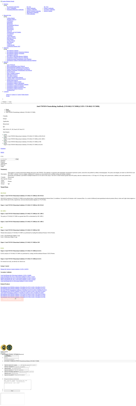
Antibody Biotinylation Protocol (15, 77)
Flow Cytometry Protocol (13, 73)
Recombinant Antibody (12, 50)
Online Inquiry (25, 94)
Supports (6, 62)
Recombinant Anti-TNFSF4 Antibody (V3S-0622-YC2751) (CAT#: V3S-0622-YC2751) (23, 288)
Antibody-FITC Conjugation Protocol (16, 79)
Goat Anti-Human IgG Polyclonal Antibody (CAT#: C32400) (16, 275)
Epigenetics (10, 22)
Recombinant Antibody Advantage (15, 53)
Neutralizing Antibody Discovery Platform (17, 57)
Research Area (7, 15)
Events (8, 96)
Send (12, 390)
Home (7, 109)
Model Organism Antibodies (34, 11)
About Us (8, 94)
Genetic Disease (11, 40)
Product (4, 101)
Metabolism (10, 23)
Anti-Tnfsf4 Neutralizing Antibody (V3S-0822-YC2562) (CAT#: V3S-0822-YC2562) (22, 292)
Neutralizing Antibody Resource (15, 88)
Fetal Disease (10, 39)
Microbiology (10, 28)
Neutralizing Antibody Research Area (16, 87)
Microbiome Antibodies (32, 12)
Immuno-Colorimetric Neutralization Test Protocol (19, 70)
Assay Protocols (11, 64)
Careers (19, 94)
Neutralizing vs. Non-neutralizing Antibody (17, 84)
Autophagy (10, 35)
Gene (9, 101)
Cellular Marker (11, 18)
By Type (46, 6)
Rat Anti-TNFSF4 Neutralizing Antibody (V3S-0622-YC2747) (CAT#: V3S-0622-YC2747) (24, 290)
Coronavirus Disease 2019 (13, 46)
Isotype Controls (48, 11)
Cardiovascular (10, 45)
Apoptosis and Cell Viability (14, 32)
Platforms (6, 47)
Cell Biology (10, 21)
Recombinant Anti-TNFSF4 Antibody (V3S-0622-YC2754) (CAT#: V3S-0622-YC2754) (23, 295)
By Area (29, 6)
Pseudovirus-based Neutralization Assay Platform (19, 59)
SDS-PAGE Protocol (12, 74)
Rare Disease (10, 42)
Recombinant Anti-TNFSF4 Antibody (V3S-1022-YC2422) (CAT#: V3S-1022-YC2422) (23, 291)
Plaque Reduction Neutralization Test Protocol (18, 69)
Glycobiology (10, 33)
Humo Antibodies (31, 8)
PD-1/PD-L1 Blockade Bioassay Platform (17, 56)
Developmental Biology (13, 25)
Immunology (10, 26)
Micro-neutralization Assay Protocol (16, 66)
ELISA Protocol (11, 71)
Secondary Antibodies (49, 9)
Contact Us (14, 94)
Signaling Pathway (11, 19)
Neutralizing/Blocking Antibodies (15, 9)
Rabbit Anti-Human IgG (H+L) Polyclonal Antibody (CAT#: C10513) (18, 278)
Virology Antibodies (32, 9)
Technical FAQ (11, 90)
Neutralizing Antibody (12, 55)
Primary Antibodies (49, 8)
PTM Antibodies (31, 14)
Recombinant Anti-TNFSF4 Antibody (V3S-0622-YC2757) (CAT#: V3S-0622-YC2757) (23, 287)
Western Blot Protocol (12, 80)
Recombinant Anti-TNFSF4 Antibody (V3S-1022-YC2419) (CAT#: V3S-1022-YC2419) (23, 294)
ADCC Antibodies (11, 8)
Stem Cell (9, 30)
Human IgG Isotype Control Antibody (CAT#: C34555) (14, 269)
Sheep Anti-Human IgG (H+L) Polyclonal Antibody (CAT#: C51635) (18, 279)
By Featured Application (13, 6)
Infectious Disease (11, 38)
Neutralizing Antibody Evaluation (15, 86)
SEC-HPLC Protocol (12, 76)
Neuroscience (10, 29)
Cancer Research (11, 36)
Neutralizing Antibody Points (14, 81)
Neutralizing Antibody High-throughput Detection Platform (21, 60)
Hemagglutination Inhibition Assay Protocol (18, 67)
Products (6, 4)
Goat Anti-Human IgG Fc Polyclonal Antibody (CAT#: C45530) (17, 281)
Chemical (9, 43)
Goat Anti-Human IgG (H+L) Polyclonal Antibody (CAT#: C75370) (18, 276)
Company (6, 91)
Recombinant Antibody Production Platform (18, 52)
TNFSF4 (8, 110)
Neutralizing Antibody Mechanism (15, 83)
